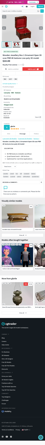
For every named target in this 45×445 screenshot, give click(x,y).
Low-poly (7, 92)
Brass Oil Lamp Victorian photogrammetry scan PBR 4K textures (19, 307)
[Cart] (26, 6)
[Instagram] (11, 437)
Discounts (5, 369)
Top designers (6, 397)
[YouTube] (7, 437)
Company (4, 334)
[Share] (36, 73)
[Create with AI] (22, 6)
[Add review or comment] (41, 182)
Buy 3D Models (6, 348)
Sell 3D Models (6, 372)
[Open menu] (2, 6)
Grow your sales (7, 376)
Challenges (5, 400)
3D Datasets (5, 355)
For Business (6, 352)
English (25, 430)
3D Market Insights (7, 380)
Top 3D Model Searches (9, 386)
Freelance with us (7, 383)
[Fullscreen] (4, 16)
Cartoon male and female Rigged (11, 268)
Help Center (5, 345)
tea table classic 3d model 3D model (11, 229)
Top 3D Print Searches (8, 390)
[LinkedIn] (2, 437)
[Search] (42, 11)
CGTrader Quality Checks (9, 83)
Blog (3, 338)
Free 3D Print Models (8, 366)
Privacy (18, 430)
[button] (38, 11)
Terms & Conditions (8, 430)
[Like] (9, 73)
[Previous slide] (4, 28)
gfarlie (13, 126)
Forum (4, 404)
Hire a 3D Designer (7, 359)
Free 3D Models (6, 362)
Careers (4, 341)
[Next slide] (41, 28)
